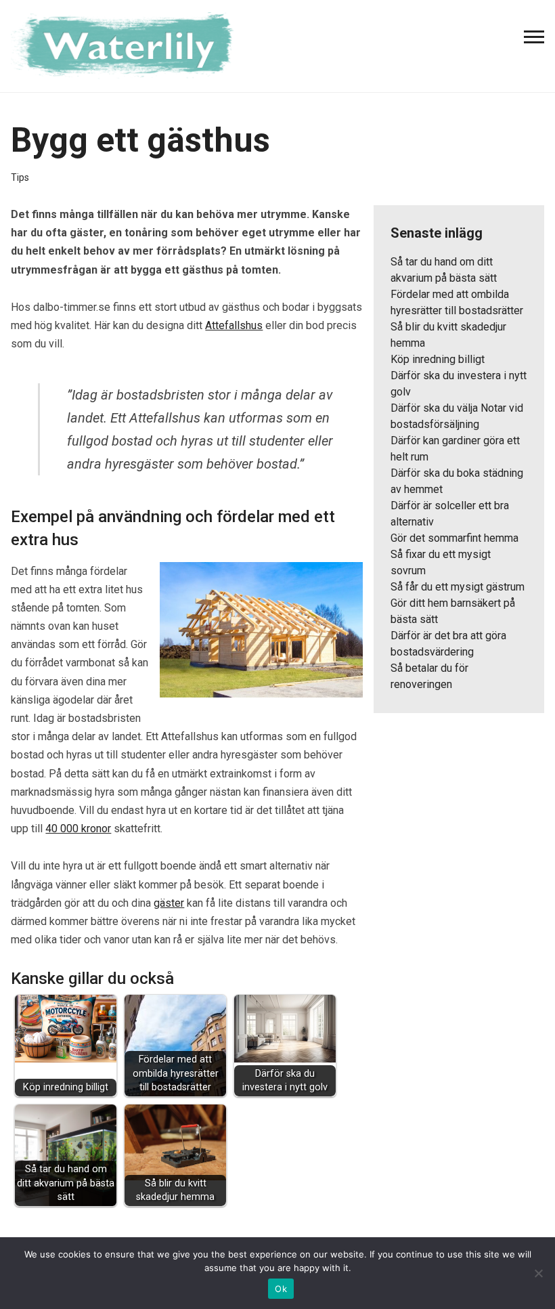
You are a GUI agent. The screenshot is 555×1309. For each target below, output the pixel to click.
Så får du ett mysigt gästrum (458, 586)
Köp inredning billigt (438, 359)
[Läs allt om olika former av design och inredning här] (129, 45)
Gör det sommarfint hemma (454, 538)
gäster (169, 903)
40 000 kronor (78, 828)
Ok (281, 1288)
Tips (20, 177)
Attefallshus (234, 325)
